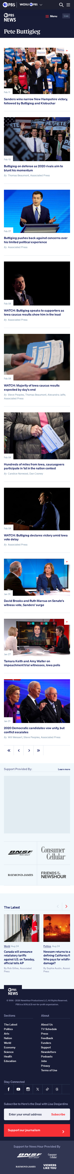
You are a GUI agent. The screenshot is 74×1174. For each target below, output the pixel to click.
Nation (8, 1038)
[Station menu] (40, 5)
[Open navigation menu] (68, 4)
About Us (47, 1024)
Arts (6, 1033)
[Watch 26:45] (37, 71)
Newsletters (48, 1052)
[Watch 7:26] (37, 637)
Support (46, 1047)
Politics (47, 946)
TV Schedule (49, 1029)
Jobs (44, 1061)
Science (9, 1052)
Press (44, 1033)
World (7, 946)
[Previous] (58, 906)
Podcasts (46, 1056)
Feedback (47, 1038)
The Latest (12, 907)
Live (66, 16)
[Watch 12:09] (37, 577)
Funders (46, 1043)
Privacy (45, 1066)
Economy (9, 1047)
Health (8, 1056)
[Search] (61, 5)
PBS (9, 4)
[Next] (66, 906)
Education (10, 1061)
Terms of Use (49, 1070)
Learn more (64, 769)
